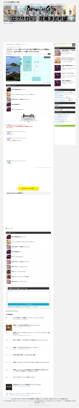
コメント (10, 291)
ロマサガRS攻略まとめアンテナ (62, 116)
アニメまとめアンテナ (59, 122)
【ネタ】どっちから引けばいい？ (61, 98)
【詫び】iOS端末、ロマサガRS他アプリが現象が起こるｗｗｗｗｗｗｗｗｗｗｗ (30, 340)
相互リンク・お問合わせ (8, 23)
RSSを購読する (59, 125)
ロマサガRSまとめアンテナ (61, 117)
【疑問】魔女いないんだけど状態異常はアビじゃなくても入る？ (27, 384)
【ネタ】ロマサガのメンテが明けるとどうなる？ (19, 395)
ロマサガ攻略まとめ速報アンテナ (62, 114)
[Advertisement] (28, 178)
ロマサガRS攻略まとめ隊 (11, 2)
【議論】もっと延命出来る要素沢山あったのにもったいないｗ (26, 325)
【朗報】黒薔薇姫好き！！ (67, 80)
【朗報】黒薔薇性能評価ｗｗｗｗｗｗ (62, 92)
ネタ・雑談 (10, 228)
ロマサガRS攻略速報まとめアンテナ (63, 121)
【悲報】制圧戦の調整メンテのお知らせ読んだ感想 (24, 354)
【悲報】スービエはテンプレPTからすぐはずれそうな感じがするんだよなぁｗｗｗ (31, 362)
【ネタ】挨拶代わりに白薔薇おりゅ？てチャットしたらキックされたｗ (28, 317)
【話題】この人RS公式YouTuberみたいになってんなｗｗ (25, 347)
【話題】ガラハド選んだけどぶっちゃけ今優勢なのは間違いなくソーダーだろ (25, 393)
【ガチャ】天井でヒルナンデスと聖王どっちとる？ (24, 377)
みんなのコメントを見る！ (28, 188)
